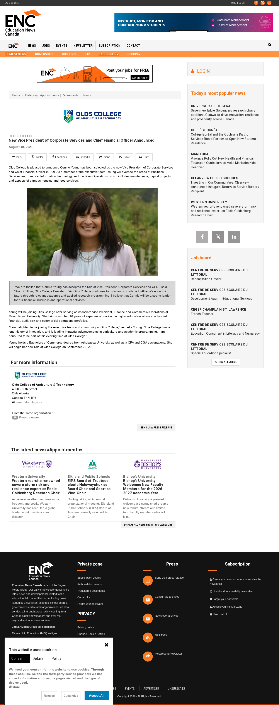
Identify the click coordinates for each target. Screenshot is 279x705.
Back (19, 157)
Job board (201, 257)
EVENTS (61, 46)
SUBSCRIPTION (109, 46)
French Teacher (202, 314)
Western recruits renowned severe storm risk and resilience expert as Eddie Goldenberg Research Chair (36, 484)
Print (146, 157)
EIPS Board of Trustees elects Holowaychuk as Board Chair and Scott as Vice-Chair (89, 484)
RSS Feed (161, 634)
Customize (71, 695)
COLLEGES (69, 54)
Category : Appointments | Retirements (51, 95)
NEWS (32, 46)
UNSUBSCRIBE (176, 688)
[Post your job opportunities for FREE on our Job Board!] (95, 73)
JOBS (46, 46)
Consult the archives (167, 596)
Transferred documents (91, 590)
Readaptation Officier (206, 279)
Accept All (96, 695)
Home (233, 3)
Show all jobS (225, 362)
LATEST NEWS (16, 54)
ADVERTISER (151, 688)
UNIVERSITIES (44, 54)
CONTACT (133, 46)
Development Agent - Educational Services (221, 299)
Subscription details (89, 577)
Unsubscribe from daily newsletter (233, 591)
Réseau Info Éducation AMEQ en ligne (34, 633)
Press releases (26, 417)
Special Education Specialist (211, 353)
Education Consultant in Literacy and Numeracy (225, 333)
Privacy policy (85, 627)
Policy (56, 658)
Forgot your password (90, 603)
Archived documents (89, 584)
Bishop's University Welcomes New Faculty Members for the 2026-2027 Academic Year (143, 484)
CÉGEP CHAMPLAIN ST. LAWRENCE (218, 309)
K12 (87, 54)
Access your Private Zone (227, 606)
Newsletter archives (166, 615)
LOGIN (202, 71)
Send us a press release (169, 577)
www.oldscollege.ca (28, 402)
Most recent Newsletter (168, 653)
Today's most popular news (218, 93)
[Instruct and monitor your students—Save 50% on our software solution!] (193, 22)
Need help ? (220, 614)
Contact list (83, 597)
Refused (49, 695)
